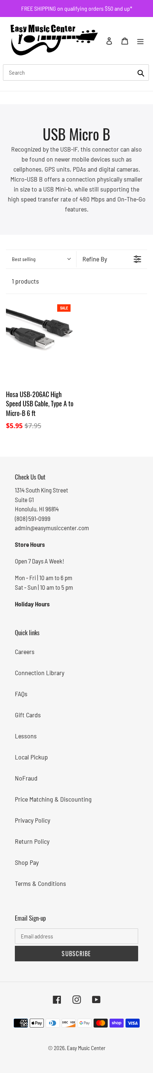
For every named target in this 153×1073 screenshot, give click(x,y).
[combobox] (76, 72)
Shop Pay (27, 862)
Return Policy (32, 841)
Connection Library (39, 672)
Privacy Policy (32, 820)
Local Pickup (31, 757)
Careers (25, 651)
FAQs (21, 694)
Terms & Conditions (40, 883)
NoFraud (26, 778)
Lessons (26, 736)
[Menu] (140, 40)
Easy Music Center (86, 1048)
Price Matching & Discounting (53, 799)
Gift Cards (28, 715)
